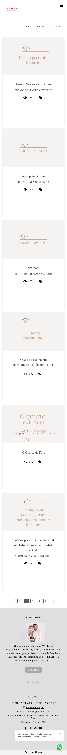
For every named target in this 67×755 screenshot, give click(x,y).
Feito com (34, 752)
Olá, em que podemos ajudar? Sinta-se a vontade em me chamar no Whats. (35, 735)
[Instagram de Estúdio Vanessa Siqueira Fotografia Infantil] (30, 728)
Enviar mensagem (35, 707)
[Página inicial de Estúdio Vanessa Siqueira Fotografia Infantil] (11, 8)
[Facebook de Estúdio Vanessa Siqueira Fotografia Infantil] (26, 728)
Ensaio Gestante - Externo (42, 27)
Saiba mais (33, 670)
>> (53, 601)
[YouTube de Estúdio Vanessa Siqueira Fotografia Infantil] (40, 728)
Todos (9, 27)
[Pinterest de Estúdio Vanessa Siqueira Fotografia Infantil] (35, 728)
